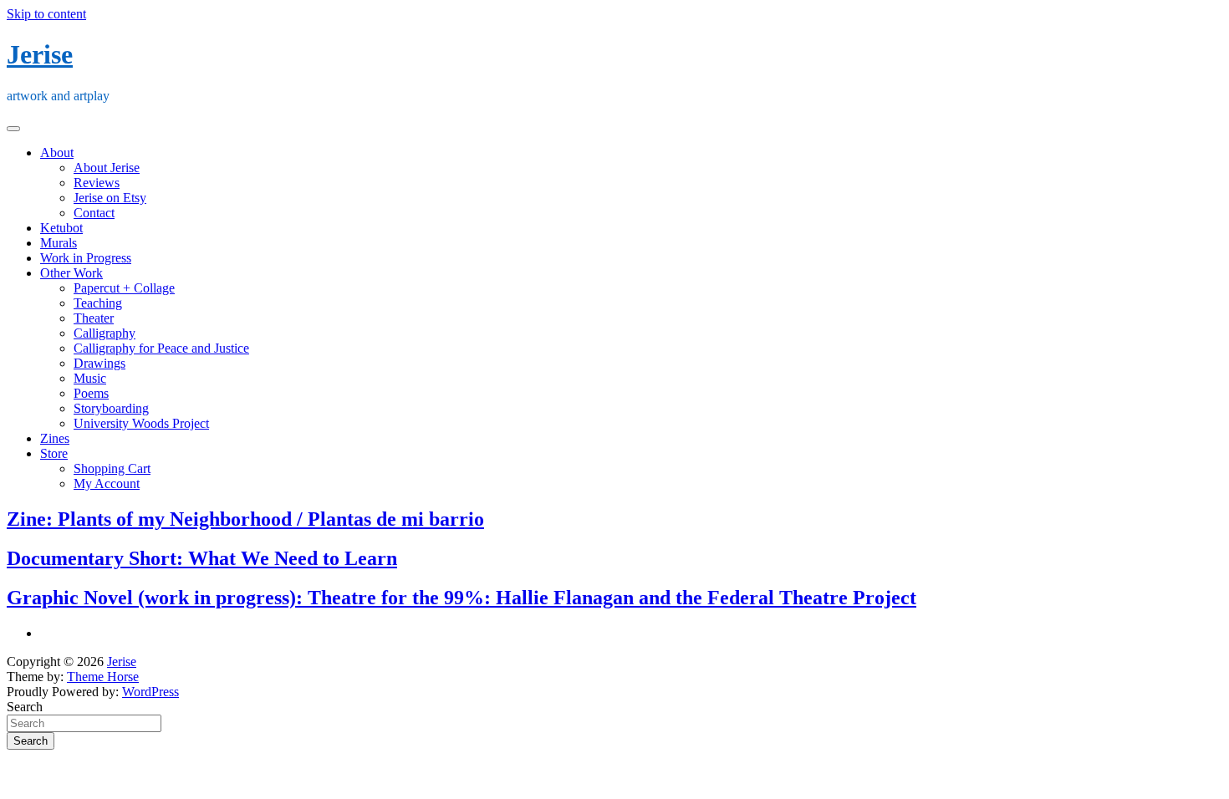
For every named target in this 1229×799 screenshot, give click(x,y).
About (57, 152)
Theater (94, 318)
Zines (54, 438)
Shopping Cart (112, 468)
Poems (91, 393)
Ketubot (61, 228)
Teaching (98, 303)
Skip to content (46, 14)
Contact (94, 213)
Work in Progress (85, 258)
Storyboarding (111, 408)
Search (25, 707)
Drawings (99, 363)
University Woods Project (141, 423)
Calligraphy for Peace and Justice (161, 348)
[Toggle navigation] (13, 128)
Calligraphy (104, 333)
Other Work (71, 273)
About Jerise (107, 167)
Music (90, 378)
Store (54, 453)
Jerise (40, 54)
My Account (107, 483)
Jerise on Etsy (110, 198)
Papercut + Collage (124, 288)
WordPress (150, 691)
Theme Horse (103, 676)
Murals (58, 243)
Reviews (97, 183)
